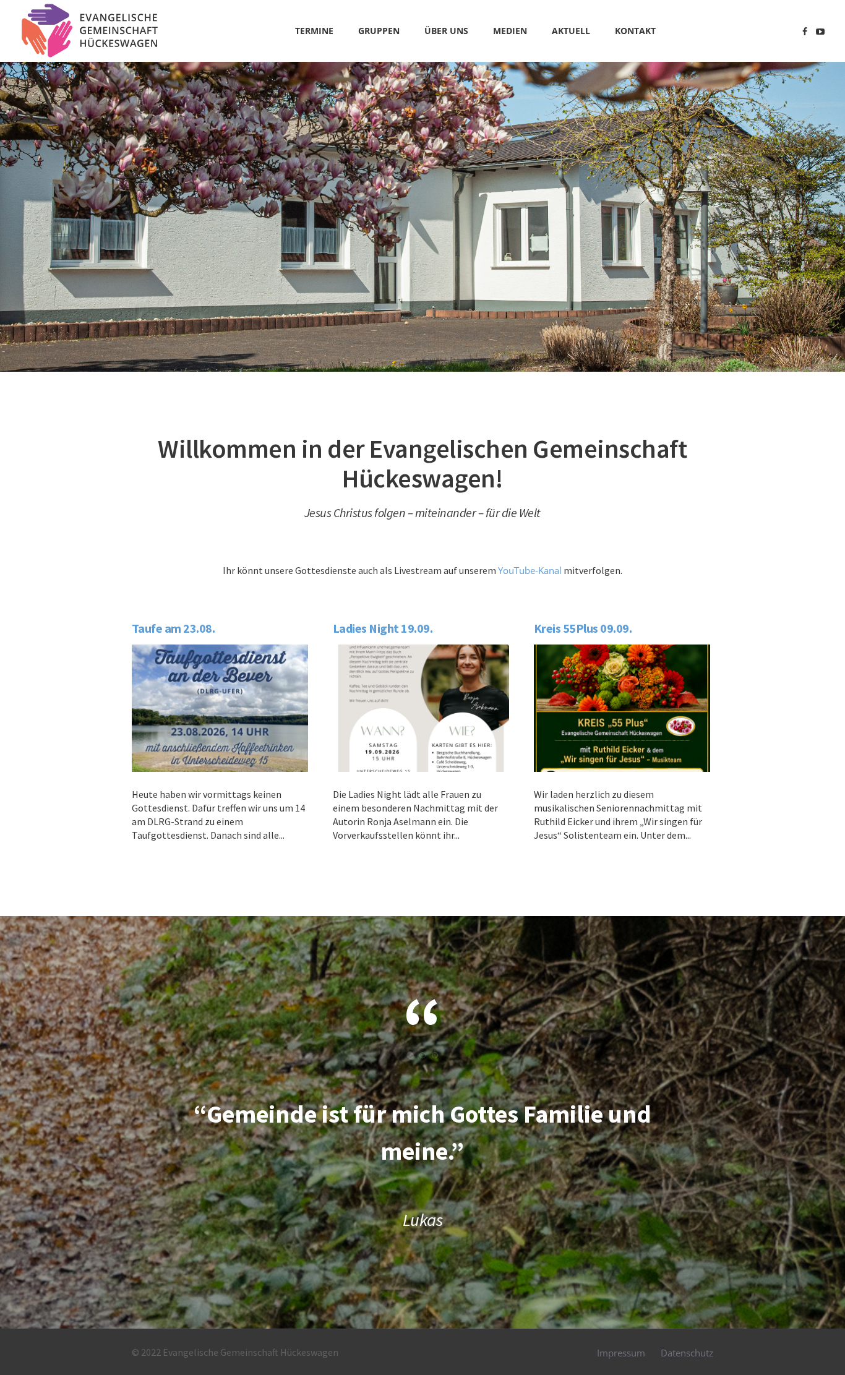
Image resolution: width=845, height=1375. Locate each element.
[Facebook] (805, 31)
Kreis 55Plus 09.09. (583, 628)
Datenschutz (687, 1353)
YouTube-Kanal (530, 570)
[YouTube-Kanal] (820, 31)
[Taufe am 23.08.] (220, 708)
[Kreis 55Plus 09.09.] (622, 708)
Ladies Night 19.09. (383, 628)
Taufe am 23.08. (173, 628)
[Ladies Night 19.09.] (421, 708)
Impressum (621, 1353)
